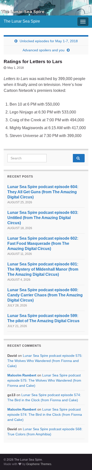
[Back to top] (81, 459)
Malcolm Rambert (21, 375)
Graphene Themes (38, 464)
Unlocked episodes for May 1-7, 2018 (49, 41)
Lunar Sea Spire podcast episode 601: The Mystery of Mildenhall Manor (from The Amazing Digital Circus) (42, 269)
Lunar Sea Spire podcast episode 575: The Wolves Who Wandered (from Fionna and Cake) (44, 361)
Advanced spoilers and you (44, 50)
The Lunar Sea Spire (22, 21)
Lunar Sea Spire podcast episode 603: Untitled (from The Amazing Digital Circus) (42, 217)
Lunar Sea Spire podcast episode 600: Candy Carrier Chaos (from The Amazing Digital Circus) (45, 295)
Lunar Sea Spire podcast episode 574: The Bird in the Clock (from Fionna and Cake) (44, 414)
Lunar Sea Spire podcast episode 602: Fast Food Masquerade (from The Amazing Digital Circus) (42, 243)
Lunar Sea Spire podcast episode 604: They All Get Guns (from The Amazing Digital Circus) (42, 192)
